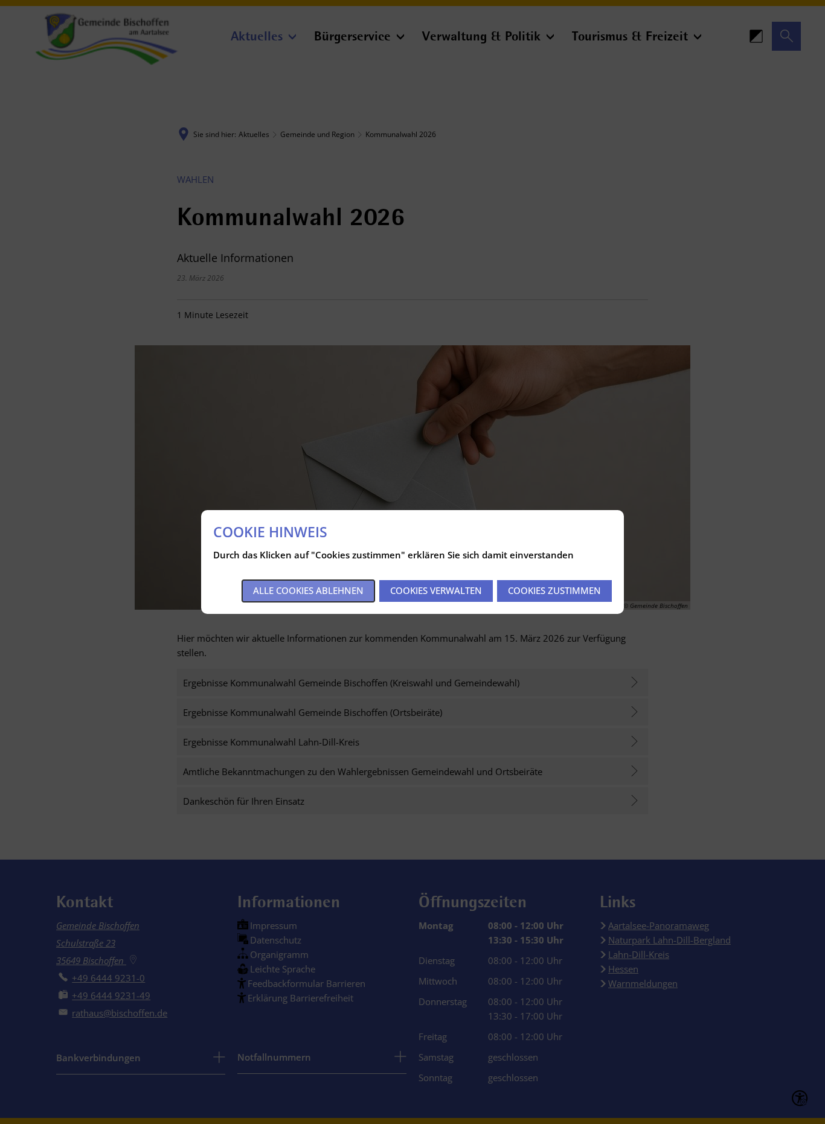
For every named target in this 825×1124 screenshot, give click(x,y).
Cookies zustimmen (554, 590)
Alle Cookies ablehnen (308, 590)
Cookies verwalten (436, 590)
